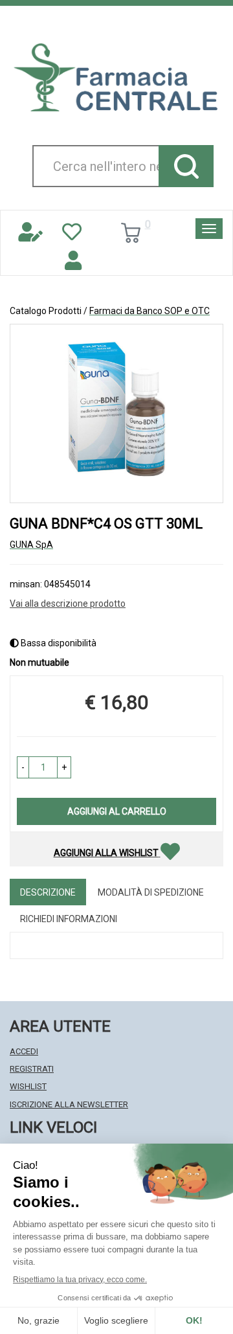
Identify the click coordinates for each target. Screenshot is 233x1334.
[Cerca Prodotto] (186, 166)
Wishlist (28, 1086)
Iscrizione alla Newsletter (69, 1104)
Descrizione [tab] (48, 892)
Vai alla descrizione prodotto (68, 603)
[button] (23, 767)
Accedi (24, 1051)
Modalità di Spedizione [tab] (151, 892)
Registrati (32, 1069)
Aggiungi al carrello (116, 811)
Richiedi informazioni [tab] (68, 919)
